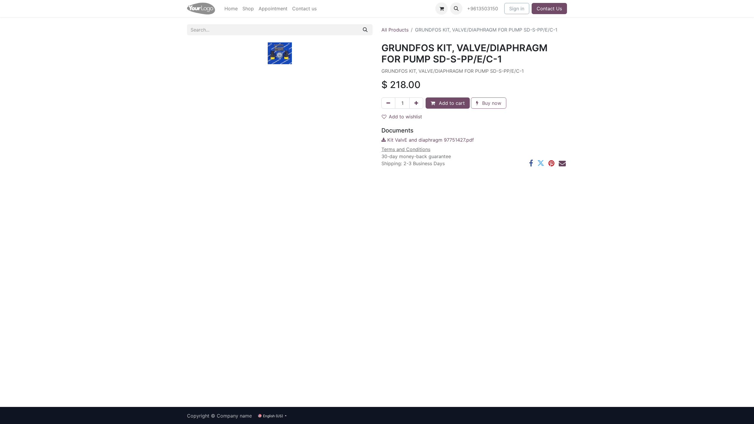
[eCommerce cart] (441, 8)
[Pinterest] (551, 163)
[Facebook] (531, 163)
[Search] (365, 29)
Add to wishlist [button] (405, 117)
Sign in (516, 8)
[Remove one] (388, 103)
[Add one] (416, 103)
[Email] (562, 163)
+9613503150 (483, 8)
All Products (395, 30)
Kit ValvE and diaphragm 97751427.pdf (430, 140)
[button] (456, 8)
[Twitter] (540, 163)
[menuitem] (231, 8)
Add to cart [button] (451, 103)
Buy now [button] (491, 103)
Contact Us (549, 8)
